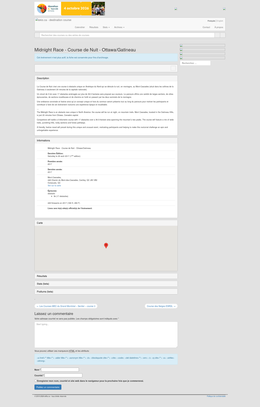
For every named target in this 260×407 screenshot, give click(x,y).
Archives (118, 27)
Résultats (93, 27)
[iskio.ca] (54, 21)
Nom (37, 369)
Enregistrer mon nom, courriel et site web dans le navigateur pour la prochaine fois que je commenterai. (90, 380)
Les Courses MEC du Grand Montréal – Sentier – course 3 (66, 306)
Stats (105, 27)
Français (211, 20)
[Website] (38, 67)
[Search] (223, 35)
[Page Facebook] (44, 67)
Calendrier (80, 27)
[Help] (217, 35)
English (220, 20)
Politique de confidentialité (216, 396)
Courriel (39, 375)
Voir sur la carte (54, 185)
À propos (219, 27)
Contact (206, 27)
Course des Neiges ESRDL (161, 306)
